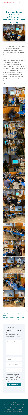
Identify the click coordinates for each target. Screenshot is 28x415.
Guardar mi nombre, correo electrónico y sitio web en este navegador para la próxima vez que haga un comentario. (13, 377)
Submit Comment (14, 385)
